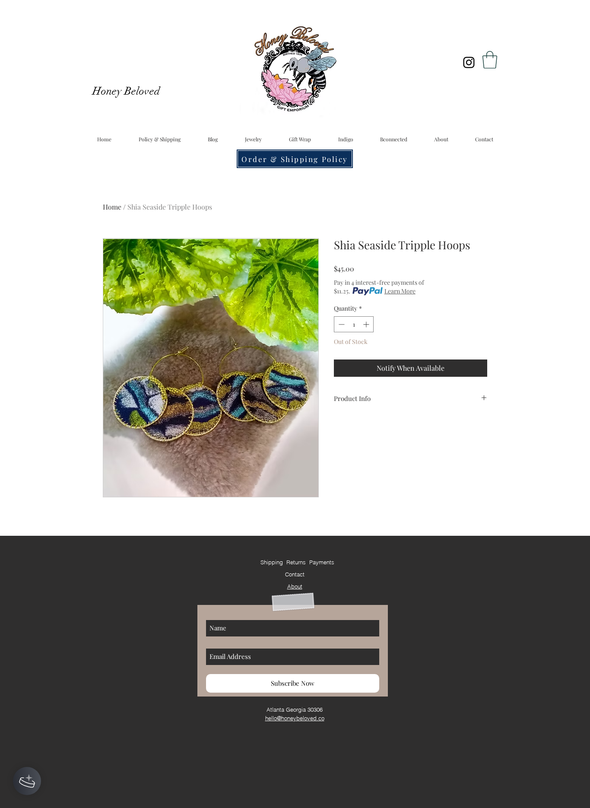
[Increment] (367, 324)
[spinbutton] (354, 324)
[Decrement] (340, 324)
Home (112, 206)
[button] (489, 59)
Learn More (400, 291)
